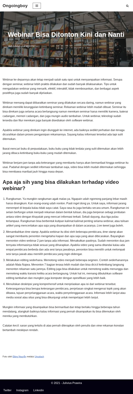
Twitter (7, 390)
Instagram (22, 390)
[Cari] (127, 6)
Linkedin (38, 390)
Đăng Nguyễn (19, 356)
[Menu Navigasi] (37, 6)
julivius (16, 45)
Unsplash (39, 356)
